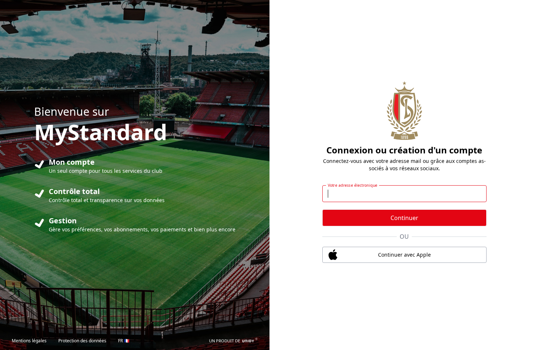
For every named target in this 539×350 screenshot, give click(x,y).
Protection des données (82, 341)
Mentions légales (29, 341)
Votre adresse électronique (352, 185)
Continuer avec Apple (404, 254)
